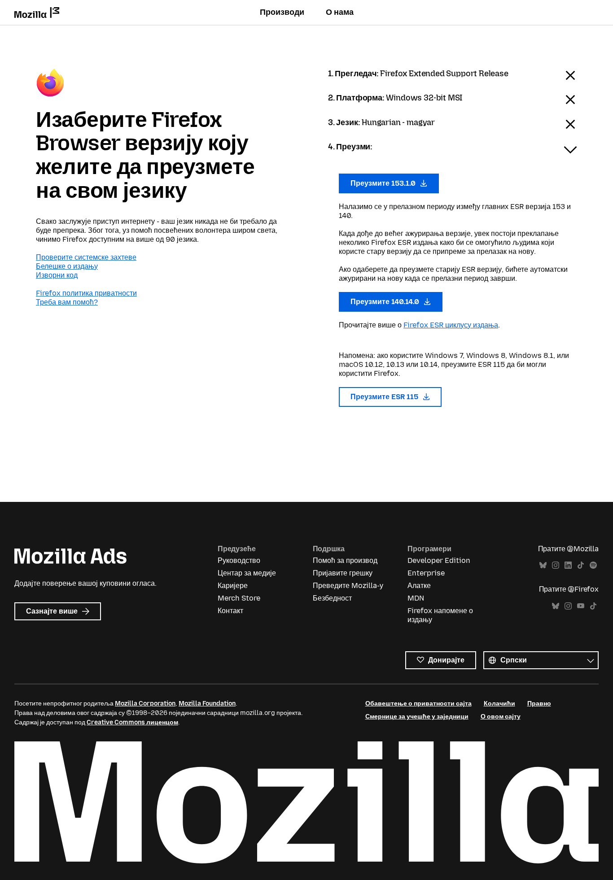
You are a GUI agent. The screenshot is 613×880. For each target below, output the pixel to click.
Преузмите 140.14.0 (385, 301)
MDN (415, 598)
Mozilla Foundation (207, 703)
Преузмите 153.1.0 (383, 183)
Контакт (230, 610)
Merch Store (239, 598)
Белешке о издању (67, 266)
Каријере (233, 585)
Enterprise (426, 573)
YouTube (580, 606)
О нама (340, 12)
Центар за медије (247, 573)
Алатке (419, 585)
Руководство (239, 560)
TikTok (580, 565)
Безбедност (332, 598)
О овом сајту (501, 716)
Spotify (593, 565)
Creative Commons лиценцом (132, 722)
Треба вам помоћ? (67, 302)
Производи (282, 12)
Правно (539, 703)
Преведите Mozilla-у (348, 585)
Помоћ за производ (345, 560)
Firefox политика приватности (86, 293)
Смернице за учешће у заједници (417, 716)
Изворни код (57, 275)
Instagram (555, 565)
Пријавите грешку (342, 573)
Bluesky (543, 565)
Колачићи (499, 703)
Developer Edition (438, 560)
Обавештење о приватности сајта (418, 703)
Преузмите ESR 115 (385, 396)
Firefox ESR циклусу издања (450, 325)
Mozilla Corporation (145, 703)
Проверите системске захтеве (86, 257)
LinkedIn (568, 565)
